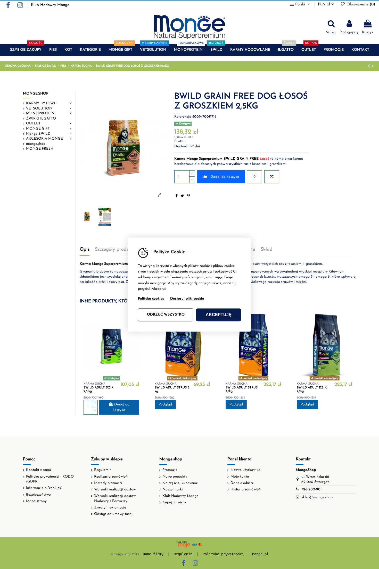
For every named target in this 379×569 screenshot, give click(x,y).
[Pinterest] (188, 196)
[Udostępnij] (177, 196)
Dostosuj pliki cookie (187, 299)
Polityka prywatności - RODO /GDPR (50, 479)
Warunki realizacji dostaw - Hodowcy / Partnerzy (116, 498)
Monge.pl (260, 554)
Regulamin (103, 470)
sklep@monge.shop (317, 497)
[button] (25, 50)
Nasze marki (172, 489)
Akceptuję (219, 314)
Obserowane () (360, 4)
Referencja (182, 117)
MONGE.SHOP (35, 94)
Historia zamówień (245, 489)
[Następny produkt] (373, 66)
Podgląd (165, 404)
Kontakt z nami (38, 470)
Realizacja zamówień (111, 477)
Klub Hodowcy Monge (50, 5)
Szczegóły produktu (115, 249)
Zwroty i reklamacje (110, 507)
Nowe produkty (174, 477)
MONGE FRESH (39, 149)
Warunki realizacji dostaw (115, 489)
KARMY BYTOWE (41, 103)
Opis (84, 249)
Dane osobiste (242, 483)
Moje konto (239, 477)
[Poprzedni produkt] (370, 66)
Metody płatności (108, 483)
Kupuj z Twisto (174, 502)
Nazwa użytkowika (245, 470)
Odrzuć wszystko (166, 315)
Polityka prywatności (223, 554)
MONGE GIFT (38, 129)
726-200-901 (311, 489)
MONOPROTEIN (40, 113)
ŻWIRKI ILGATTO (41, 119)
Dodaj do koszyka (224, 177)
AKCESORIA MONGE (44, 139)
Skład (267, 249)
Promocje (169, 470)
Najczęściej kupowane (180, 483)
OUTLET (33, 123)
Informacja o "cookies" (44, 488)
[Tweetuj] (182, 196)
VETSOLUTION (39, 109)
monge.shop (35, 144)
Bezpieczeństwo (38, 495)
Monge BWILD (38, 134)
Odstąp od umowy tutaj (113, 514)
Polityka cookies (151, 299)
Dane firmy (153, 554)
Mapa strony (36, 501)
